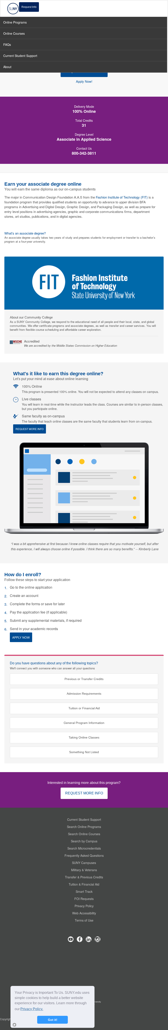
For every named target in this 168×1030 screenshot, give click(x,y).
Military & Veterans (84, 870)
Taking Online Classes (84, 737)
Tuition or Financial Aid (84, 708)
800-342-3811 (84, 153)
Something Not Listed (84, 752)
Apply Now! (84, 81)
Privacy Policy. (31, 1009)
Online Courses (14, 33)
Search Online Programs (84, 826)
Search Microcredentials (84, 848)
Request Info (29, 7)
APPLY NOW (21, 637)
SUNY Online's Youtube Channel (71, 939)
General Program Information (84, 723)
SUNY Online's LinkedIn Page (88, 939)
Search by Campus (84, 841)
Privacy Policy (84, 906)
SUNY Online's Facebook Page (79, 939)
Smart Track (84, 891)
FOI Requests (84, 898)
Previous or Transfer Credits (84, 679)
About (7, 67)
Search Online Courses (84, 834)
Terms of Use (84, 920)
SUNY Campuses (84, 862)
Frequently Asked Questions (84, 855)
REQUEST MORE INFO (84, 793)
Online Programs (15, 22)
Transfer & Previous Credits (84, 877)
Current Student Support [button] (20, 55)
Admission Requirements (84, 693)
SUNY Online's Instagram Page (97, 939)
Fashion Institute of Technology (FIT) (122, 197)
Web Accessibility (84, 913)
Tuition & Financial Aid (84, 884)
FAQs (7, 44)
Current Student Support (84, 819)
